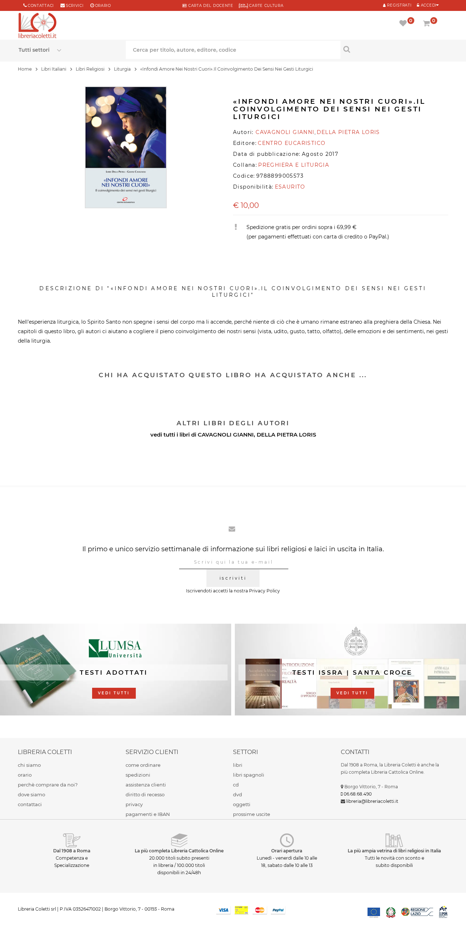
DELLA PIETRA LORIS (286, 434)
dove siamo (31, 794)
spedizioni (138, 775)
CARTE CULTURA (266, 5)
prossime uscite (251, 814)
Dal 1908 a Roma (71, 850)
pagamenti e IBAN (148, 814)
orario (103, 5)
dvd (237, 794)
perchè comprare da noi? (48, 785)
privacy (134, 804)
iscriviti (233, 578)
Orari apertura (286, 850)
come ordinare (143, 765)
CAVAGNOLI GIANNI (226, 434)
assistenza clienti (146, 785)
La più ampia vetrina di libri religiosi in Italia (394, 850)
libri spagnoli (248, 775)
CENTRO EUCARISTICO (291, 143)
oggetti (241, 804)
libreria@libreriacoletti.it (372, 801)
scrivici (75, 5)
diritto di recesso (145, 794)
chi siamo (29, 765)
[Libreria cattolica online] (37, 26)
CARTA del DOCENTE (210, 5)
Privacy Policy (264, 590)
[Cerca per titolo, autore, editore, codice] (394, 49)
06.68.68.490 (358, 794)
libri (237, 765)
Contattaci (41, 5)
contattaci (30, 804)
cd (236, 785)
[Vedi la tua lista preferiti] (404, 24)
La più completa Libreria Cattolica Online (179, 850)
